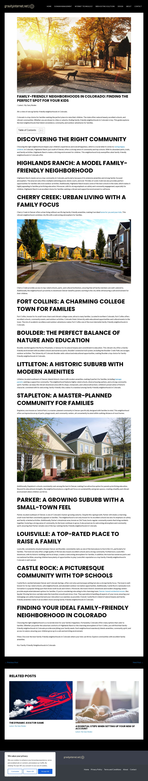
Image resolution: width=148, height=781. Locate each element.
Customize (15, 771)
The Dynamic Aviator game (26, 722)
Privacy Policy (96, 769)
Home (49, 6)
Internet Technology (83, 6)
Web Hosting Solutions (105, 6)
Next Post (138, 662)
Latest (20, 105)
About (128, 6)
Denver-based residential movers (112, 591)
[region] (30, 764)
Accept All (45, 771)
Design (120, 6)
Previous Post (11, 662)
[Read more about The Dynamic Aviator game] (41, 700)
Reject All (30, 771)
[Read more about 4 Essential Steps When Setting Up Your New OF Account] (107, 702)
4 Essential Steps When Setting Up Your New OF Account (105, 727)
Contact (138, 6)
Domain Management (63, 6)
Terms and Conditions (112, 769)
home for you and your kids (111, 212)
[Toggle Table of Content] (39, 130)
